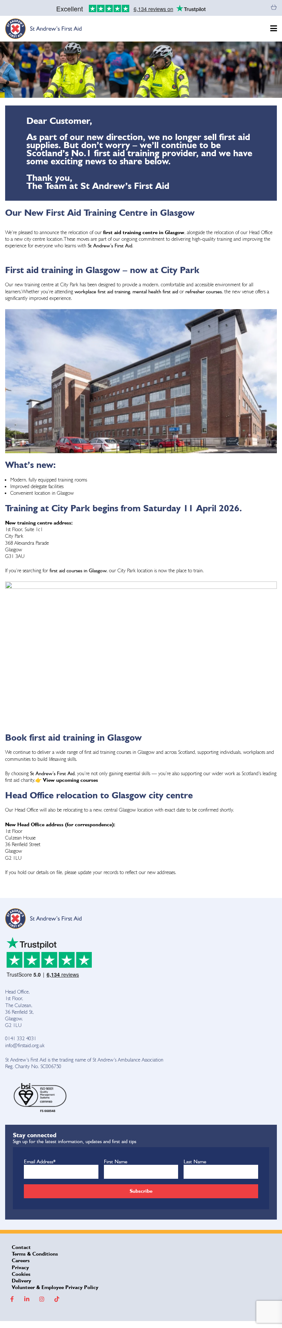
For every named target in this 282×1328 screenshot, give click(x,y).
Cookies (21, 1274)
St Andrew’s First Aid (110, 245)
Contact (21, 1247)
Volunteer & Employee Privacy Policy (55, 1287)
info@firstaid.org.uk (24, 1045)
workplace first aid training (102, 291)
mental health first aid (156, 291)
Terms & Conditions (35, 1254)
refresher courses (203, 291)
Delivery (21, 1281)
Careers (21, 1260)
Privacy (20, 1267)
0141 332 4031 (20, 1038)
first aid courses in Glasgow (78, 570)
